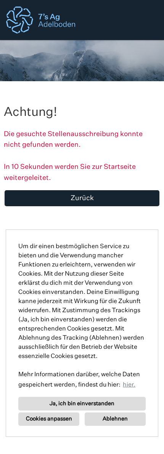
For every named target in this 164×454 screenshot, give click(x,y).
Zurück (82, 198)
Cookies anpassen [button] (49, 419)
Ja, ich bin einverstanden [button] (82, 403)
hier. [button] (129, 385)
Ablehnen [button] (115, 419)
